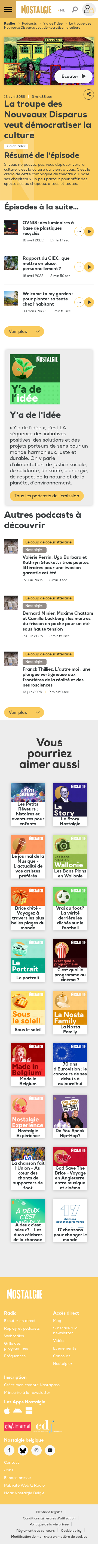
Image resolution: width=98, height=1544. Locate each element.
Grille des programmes (16, 1346)
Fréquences (15, 1356)
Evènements (64, 1348)
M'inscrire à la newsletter (27, 1392)
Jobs (8, 1470)
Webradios (14, 1336)
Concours (61, 1356)
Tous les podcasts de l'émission (46, 496)
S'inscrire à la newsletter (65, 1330)
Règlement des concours (35, 1531)
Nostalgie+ (62, 1363)
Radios (10, 24)
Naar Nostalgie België (24, 1493)
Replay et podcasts (22, 1328)
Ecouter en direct (20, 1320)
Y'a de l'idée (53, 24)
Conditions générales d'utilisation (49, 1518)
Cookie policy (71, 1531)
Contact (11, 1462)
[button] (24, 331)
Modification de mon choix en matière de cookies (49, 1537)
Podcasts (29, 24)
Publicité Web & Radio (24, 1485)
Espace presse (17, 1477)
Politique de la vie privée (49, 1524)
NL (61, 10)
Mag (57, 1320)
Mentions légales (49, 1512)
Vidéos (59, 1340)
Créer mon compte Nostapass (32, 1385)
